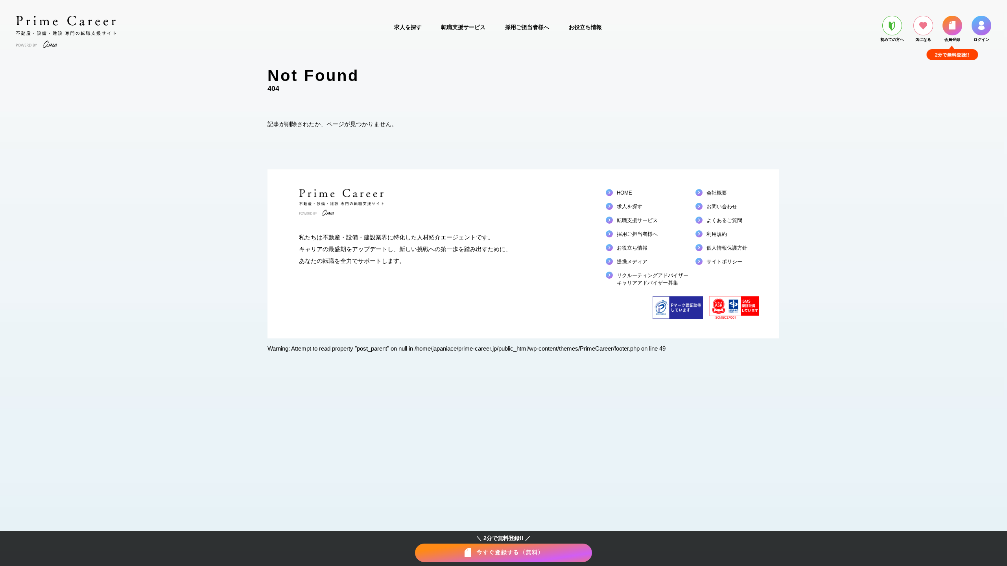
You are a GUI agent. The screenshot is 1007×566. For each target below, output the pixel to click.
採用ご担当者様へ (527, 27)
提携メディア (632, 262)
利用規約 (716, 234)
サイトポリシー (724, 262)
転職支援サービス (463, 27)
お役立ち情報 (585, 27)
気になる (923, 39)
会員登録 (952, 39)
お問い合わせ (721, 206)
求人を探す (408, 27)
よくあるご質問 (724, 220)
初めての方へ (892, 39)
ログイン (981, 39)
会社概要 (716, 193)
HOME (624, 193)
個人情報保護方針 (726, 248)
